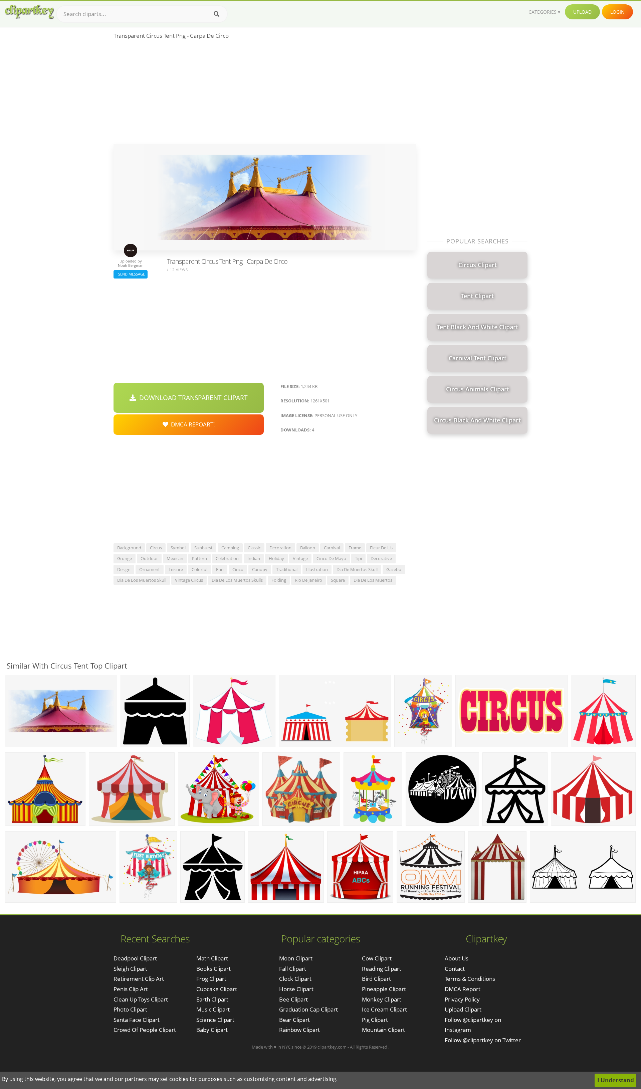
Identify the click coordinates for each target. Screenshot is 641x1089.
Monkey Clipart (381, 999)
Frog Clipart (211, 978)
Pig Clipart (375, 1020)
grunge (124, 558)
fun (220, 569)
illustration (317, 569)
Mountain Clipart (383, 1030)
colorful (199, 569)
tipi (358, 558)
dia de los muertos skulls (237, 580)
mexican (175, 558)
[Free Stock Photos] (29, 11)
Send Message (130, 274)
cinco (237, 569)
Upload (582, 12)
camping (230, 548)
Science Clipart (215, 1020)
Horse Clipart (296, 989)
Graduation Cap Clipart (308, 1009)
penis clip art (131, 989)
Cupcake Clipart (216, 989)
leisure (176, 569)
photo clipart (130, 1009)
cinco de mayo (331, 558)
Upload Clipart (463, 1009)
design (124, 569)
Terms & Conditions (470, 978)
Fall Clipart (292, 968)
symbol (178, 548)
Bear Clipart (294, 1020)
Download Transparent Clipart (192, 397)
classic (254, 548)
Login (617, 12)
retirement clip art (139, 978)
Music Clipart (213, 1009)
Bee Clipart (293, 999)
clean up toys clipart (141, 999)
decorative (381, 558)
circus (156, 548)
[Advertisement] (265, 94)
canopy (259, 569)
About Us (456, 958)
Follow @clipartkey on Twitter (483, 1040)
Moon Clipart (295, 958)
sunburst (203, 548)
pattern (199, 558)
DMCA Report (462, 989)
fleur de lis (381, 548)
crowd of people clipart (145, 1030)
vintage (300, 558)
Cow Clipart (377, 958)
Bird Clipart (376, 978)
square (338, 580)
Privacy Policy (462, 999)
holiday (276, 558)
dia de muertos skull (357, 569)
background (129, 548)
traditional (286, 569)
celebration (227, 558)
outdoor (149, 558)
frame (355, 548)
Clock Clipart (295, 978)
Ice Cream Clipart (384, 1009)
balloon (307, 548)
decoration (280, 548)
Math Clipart (212, 958)
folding (278, 580)
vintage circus (189, 580)
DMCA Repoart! (191, 424)
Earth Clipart (212, 999)
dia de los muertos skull (141, 580)
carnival (332, 548)
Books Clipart (213, 968)
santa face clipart (137, 1020)
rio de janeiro (308, 580)
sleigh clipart (130, 968)
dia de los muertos (373, 580)
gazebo (393, 569)
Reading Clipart (381, 968)
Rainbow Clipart (299, 1030)
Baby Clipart (212, 1030)
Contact (455, 968)
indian (253, 558)
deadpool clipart (135, 958)
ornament (149, 569)
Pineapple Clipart (384, 989)
